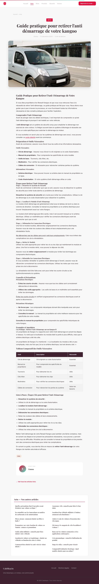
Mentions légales (63, 568)
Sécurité (52, 3)
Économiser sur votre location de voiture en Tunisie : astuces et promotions (30, 526)
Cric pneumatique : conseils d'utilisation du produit (67, 539)
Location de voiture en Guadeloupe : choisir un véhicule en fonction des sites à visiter (31, 539)
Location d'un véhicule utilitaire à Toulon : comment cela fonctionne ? (66, 513)
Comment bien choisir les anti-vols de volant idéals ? (30, 546)
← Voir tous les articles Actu (26, 482)
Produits (44, 3)
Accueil (25, 3)
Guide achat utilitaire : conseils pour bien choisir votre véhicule (29, 533)
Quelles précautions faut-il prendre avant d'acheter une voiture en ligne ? (29, 507)
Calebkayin (8, 568)
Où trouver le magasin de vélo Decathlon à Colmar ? (66, 526)
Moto (37, 3)
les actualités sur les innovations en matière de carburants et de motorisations (30, 513)
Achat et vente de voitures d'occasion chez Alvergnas (66, 520)
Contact (73, 568)
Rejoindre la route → (87, 3)
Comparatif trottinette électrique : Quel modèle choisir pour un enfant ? (65, 550)
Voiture (59, 3)
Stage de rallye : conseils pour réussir (65, 544)
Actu (31, 3)
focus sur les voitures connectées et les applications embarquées (65, 533)
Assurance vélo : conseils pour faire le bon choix (66, 507)
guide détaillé (30, 137)
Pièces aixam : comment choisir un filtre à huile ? (29, 520)
